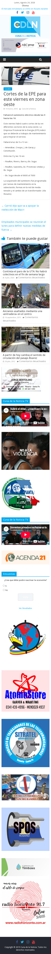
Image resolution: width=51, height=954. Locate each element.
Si (6, 586)
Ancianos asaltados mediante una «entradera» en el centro (22, 312)
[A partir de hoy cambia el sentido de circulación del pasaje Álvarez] (25, 328)
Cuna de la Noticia (29, 109)
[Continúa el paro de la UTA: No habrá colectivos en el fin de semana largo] (25, 244)
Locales (8, 89)
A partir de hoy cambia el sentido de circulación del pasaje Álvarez (24, 356)
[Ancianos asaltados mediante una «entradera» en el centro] (25, 285)
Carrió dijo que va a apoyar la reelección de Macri (20, 207)
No (6, 590)
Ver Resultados (25, 608)
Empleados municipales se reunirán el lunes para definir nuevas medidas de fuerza (23, 225)
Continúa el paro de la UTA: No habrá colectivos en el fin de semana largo (25, 273)
